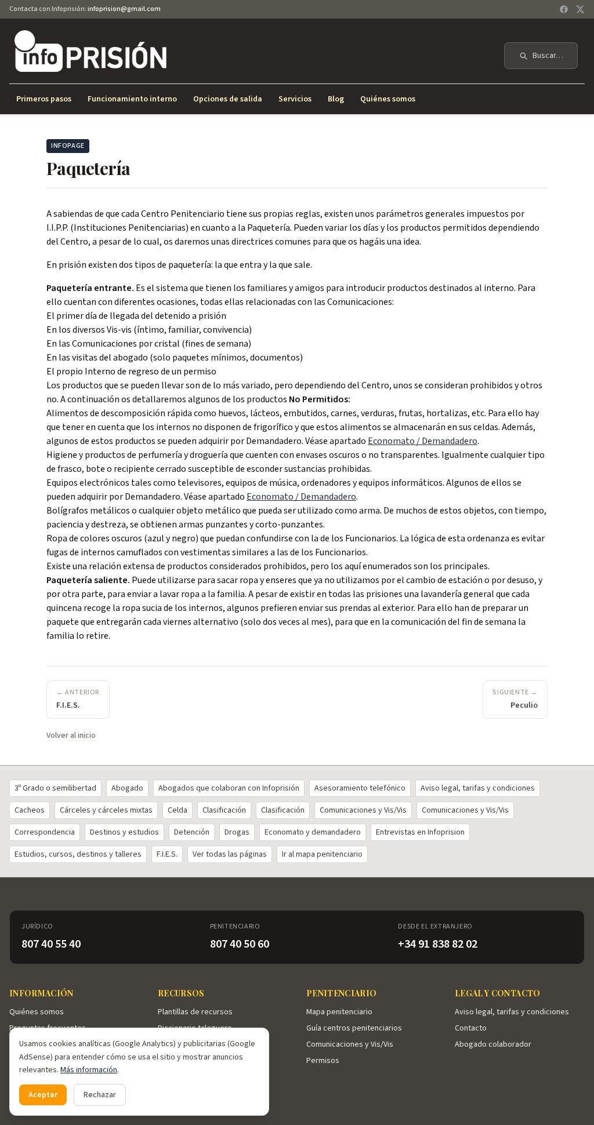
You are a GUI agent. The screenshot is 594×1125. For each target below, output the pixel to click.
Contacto (471, 1028)
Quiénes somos (387, 99)
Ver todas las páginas (230, 854)
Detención (191, 832)
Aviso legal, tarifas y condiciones (478, 788)
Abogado (127, 788)
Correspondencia (45, 832)
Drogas (236, 832)
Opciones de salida (227, 99)
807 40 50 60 (239, 944)
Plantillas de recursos (195, 1012)
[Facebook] (563, 9)
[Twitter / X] (580, 9)
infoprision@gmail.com (124, 9)
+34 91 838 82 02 (437, 944)
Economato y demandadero (313, 832)
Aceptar (42, 1095)
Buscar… (548, 55)
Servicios (295, 99)
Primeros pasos (43, 99)
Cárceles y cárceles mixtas (106, 810)
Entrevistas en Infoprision (420, 832)
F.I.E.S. (167, 854)
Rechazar (100, 1095)
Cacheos (30, 810)
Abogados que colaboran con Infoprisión (228, 788)
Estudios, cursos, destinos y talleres (78, 854)
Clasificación (224, 810)
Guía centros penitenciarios (354, 1028)
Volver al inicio (71, 735)
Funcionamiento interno (132, 99)
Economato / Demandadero (422, 441)
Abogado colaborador (493, 1044)
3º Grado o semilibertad (55, 788)
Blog (336, 99)
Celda (177, 810)
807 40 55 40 (51, 944)
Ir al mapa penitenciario (322, 854)
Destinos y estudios (124, 832)
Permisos (322, 1060)
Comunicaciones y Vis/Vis (363, 810)
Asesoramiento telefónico (359, 788)
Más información (88, 1070)
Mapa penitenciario (339, 1012)
